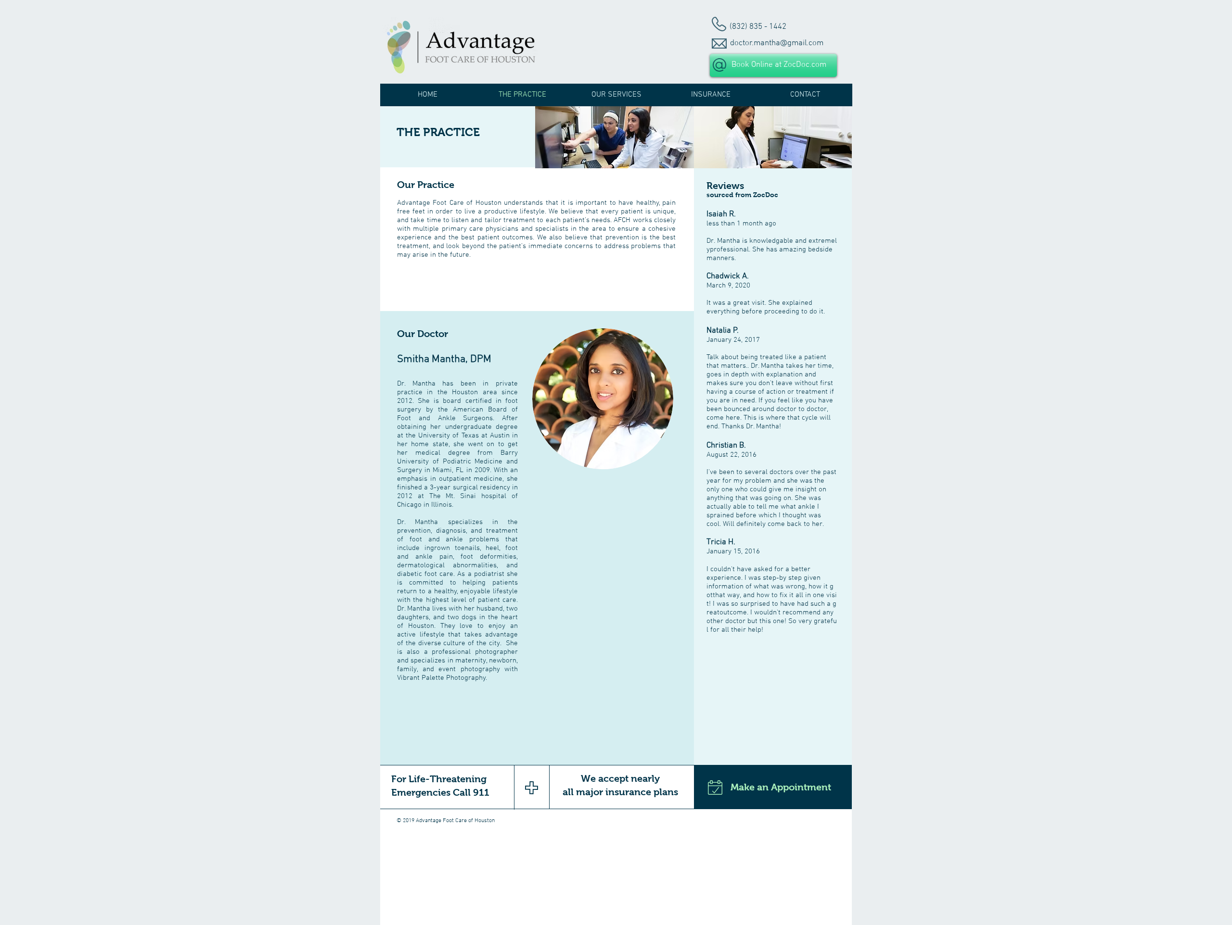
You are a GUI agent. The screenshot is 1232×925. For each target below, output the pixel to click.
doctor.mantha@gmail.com (776, 43)
